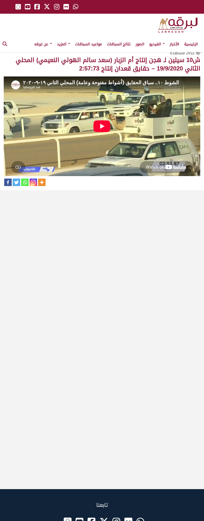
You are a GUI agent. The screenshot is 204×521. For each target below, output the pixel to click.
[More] (42, 182)
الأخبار (174, 44)
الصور (140, 44)
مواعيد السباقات (88, 44)
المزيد (62, 44)
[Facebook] (8, 182)
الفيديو (155, 44)
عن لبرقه (42, 44)
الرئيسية (191, 44)
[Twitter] (16, 182)
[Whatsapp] (25, 182)
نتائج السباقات (119, 44)
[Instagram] (33, 182)
